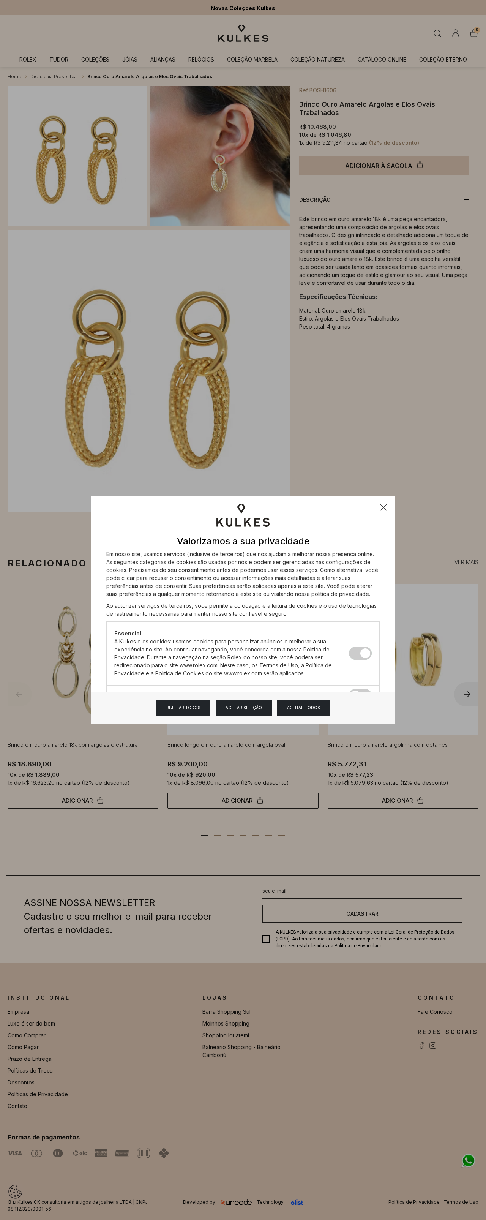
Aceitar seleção (244, 707)
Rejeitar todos (183, 707)
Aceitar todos (303, 707)
